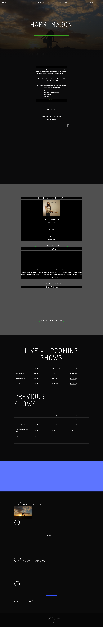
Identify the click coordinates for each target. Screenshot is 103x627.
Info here (73, 441)
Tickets (72, 430)
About (44, 2)
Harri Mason (5, 2)
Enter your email (26, 601)
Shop (66, 2)
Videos (60, 2)
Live (55, 2)
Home (39, 2)
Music (49, 2)
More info (73, 368)
